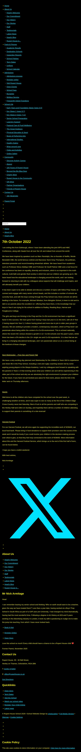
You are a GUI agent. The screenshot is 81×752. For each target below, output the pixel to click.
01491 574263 (9, 669)
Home (6, 229)
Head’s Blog (9, 236)
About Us (8, 232)
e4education (53, 714)
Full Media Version (66, 714)
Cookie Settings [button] (16, 717)
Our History (8, 567)
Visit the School (10, 698)
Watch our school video (13, 701)
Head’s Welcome (11, 560)
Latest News (9, 581)
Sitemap (5, 717)
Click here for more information (63, 748)
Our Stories (8, 570)
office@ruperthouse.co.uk (14, 674)
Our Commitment (11, 563)
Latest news (9, 708)
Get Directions (7, 679)
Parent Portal (9, 201)
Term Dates (9, 694)
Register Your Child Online (14, 705)
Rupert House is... (11, 588)
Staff (6, 574)
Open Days (8, 691)
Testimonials (9, 577)
